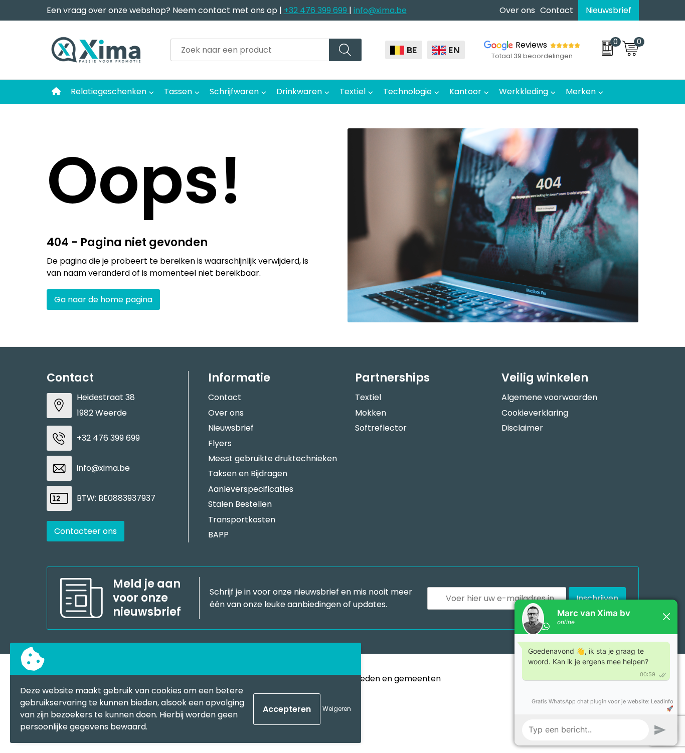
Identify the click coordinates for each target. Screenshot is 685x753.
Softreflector (381, 428)
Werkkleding (523, 91)
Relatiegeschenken (108, 91)
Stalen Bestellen (240, 504)
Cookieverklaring (534, 413)
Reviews (531, 45)
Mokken (370, 413)
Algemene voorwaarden (549, 397)
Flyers (220, 443)
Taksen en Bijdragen (247, 473)
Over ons (517, 10)
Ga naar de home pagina (103, 299)
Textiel (352, 91)
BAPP (218, 534)
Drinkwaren (299, 91)
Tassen (178, 91)
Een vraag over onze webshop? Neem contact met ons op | (165, 10)
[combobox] (249, 50)
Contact (556, 10)
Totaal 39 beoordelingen (532, 56)
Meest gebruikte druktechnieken (272, 458)
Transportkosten (241, 519)
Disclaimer (522, 428)
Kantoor (465, 91)
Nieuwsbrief (608, 10)
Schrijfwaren (234, 91)
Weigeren (336, 708)
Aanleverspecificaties (250, 489)
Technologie (407, 91)
